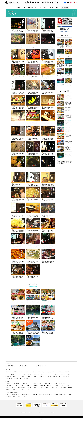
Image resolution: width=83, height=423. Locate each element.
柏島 (35, 387)
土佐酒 (15, 371)
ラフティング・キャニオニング (45, 394)
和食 (34, 372)
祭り (19, 396)
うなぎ (23, 376)
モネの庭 (8, 387)
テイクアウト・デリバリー (18, 372)
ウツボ (55, 376)
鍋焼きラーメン (17, 378)
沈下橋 (28, 385)
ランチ (50, 374)
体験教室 (14, 389)
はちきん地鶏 (26, 378)
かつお (54, 371)
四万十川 (42, 385)
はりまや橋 (49, 385)
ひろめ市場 (35, 385)
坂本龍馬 (57, 385)
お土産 (29, 376)
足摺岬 (22, 385)
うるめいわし (9, 378)
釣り (14, 396)
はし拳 (7, 394)
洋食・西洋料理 (41, 372)
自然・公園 (25, 383)
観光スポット (38, 7)
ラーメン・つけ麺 (64, 372)
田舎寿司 (13, 374)
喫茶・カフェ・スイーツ (60, 374)
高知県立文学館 (15, 394)
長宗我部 (8, 389)
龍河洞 (70, 387)
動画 (57, 7)
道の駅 (41, 387)
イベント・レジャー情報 (49, 7)
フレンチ (21, 371)
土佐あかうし (16, 376)
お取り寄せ (30, 7)
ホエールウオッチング (25, 394)
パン (48, 371)
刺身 (49, 376)
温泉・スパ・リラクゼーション (60, 383)
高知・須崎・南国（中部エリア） (26, 365)
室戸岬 (68, 385)
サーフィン (8, 396)
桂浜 (62, 385)
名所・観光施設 (17, 383)
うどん (28, 371)
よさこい (26, 396)
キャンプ (34, 394)
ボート (70, 394)
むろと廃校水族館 (22, 387)
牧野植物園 (63, 387)
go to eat (60, 371)
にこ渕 (14, 387)
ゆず (68, 374)
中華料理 (49, 372)
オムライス (8, 376)
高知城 (16, 385)
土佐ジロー (66, 376)
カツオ (19, 374)
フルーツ (28, 372)
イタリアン (8, 372)
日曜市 (47, 387)
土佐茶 (34, 371)
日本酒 (56, 372)
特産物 (35, 376)
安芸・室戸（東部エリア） (40, 365)
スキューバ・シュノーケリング (60, 394)
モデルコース (9, 383)
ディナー (36, 374)
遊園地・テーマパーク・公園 (36, 383)
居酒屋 (72, 372)
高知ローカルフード (28, 374)
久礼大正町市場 (54, 387)
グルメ (24, 7)
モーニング (43, 374)
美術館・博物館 (9, 385)
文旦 (7, 374)
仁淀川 (29, 389)
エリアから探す (17, 7)
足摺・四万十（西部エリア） (11, 365)
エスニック (8, 371)
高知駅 (30, 387)
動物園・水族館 (48, 383)
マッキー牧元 (43, 376)
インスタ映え (22, 389)
